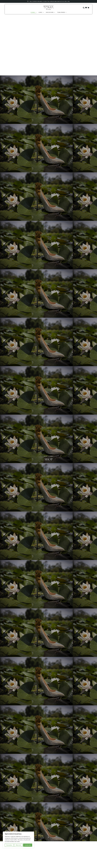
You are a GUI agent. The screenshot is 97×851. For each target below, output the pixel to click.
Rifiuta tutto (18, 845)
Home (46, 456)
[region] (18, 840)
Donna (33, 12)
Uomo (40, 12)
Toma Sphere (61, 12)
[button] (84, 7)
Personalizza (9, 845)
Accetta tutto (28, 845)
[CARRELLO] (88, 7)
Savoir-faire (50, 12)
